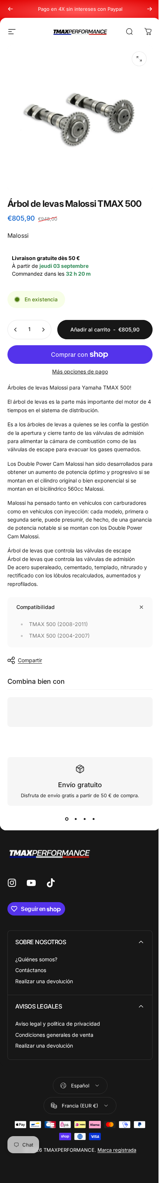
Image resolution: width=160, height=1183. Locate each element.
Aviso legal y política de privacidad (57, 1023)
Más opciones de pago (80, 371)
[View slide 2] (75, 819)
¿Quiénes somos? (36, 959)
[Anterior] (10, 9)
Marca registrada (116, 1150)
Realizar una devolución (44, 981)
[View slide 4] (93, 819)
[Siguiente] (149, 9)
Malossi (18, 235)
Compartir (30, 660)
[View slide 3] (84, 819)
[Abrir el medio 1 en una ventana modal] (139, 58)
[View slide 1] (66, 819)
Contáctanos (30, 970)
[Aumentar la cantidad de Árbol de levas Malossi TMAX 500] (43, 329)
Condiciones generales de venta (54, 1035)
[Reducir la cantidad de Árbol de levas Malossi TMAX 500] (15, 329)
